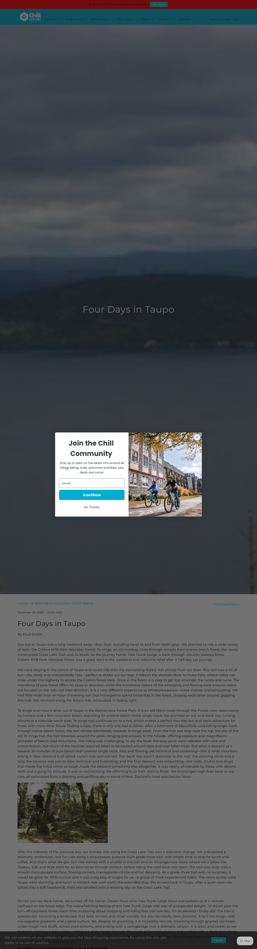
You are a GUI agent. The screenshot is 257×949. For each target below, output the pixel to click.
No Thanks (92, 507)
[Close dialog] (197, 437)
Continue (92, 495)
